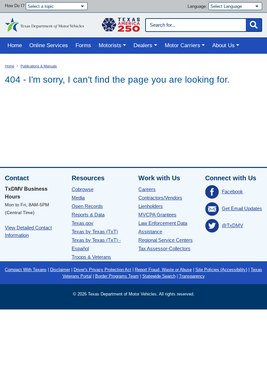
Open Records (87, 206)
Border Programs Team (117, 276)
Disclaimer (60, 269)
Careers (147, 189)
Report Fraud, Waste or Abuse (163, 269)
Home (14, 45)
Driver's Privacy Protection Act (102, 269)
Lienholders (150, 206)
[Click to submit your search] (253, 25)
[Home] (44, 23)
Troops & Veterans (91, 257)
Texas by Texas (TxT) (95, 231)
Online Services (48, 45)
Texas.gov (82, 223)
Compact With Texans (26, 269)
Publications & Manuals (39, 66)
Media (78, 197)
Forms (83, 45)
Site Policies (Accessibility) (221, 269)
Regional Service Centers (165, 240)
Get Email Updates (242, 208)
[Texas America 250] (121, 23)
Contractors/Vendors (160, 197)
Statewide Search (159, 276)
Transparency (192, 276)
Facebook (232, 191)
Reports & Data (88, 214)
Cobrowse (82, 189)
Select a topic (41, 6)
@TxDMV (232, 225)
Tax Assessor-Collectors (164, 248)
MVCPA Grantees (157, 214)
